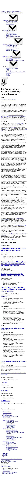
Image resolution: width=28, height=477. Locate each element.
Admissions (5, 20)
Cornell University (5, 12)
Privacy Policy (6, 471)
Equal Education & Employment (10, 472)
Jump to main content (16, 11)
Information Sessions (10, 423)
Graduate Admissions (10, 427)
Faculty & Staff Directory (11, 449)
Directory (8, 69)
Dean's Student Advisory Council (10, 416)
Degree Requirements (10, 33)
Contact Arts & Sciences (11, 445)
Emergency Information (8, 473)
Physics (5, 382)
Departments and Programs (12, 68)
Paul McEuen (5, 128)
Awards (7, 74)
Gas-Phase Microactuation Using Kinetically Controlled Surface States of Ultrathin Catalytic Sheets (13, 116)
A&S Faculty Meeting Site (11, 430)
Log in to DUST (6, 417)
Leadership (8, 73)
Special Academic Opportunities (13, 36)
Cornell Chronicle (12, 99)
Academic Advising (7, 413)
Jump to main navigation (6, 11)
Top (1, 475)
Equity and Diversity (10, 448)
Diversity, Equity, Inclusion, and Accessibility (15, 71)
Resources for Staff (10, 436)
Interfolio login (9, 434)
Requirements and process (11, 21)
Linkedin (5, 454)
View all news (4, 296)
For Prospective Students (8, 420)
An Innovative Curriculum (11, 34)
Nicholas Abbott (19, 123)
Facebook (5, 455)
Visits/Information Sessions (12, 22)
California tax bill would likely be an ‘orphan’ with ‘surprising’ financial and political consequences (13, 263)
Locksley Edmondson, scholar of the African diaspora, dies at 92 (13, 249)
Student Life (8, 70)
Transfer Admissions (10, 426)
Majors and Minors (10, 31)
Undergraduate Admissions (12, 421)
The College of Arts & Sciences (15, 12)
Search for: (3, 84)
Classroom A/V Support (11, 439)
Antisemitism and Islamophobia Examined (15, 60)
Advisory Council (10, 442)
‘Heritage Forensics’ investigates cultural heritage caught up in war (12, 274)
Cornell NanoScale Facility (20, 225)
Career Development (7, 415)
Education (5, 30)
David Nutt (5, 99)
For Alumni (5, 441)
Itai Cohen (13, 127)
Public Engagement (7, 56)
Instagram (5, 453)
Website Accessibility (7, 469)
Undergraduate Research (11, 45)
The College (6, 66)
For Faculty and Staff (7, 428)
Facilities (8, 75)
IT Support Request (10, 438)
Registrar (5, 414)
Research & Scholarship (8, 44)
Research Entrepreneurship (12, 50)
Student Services (9, 35)
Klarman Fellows (9, 49)
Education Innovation (10, 37)
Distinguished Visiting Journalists (13, 58)
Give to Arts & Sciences (11, 443)
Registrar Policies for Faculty (12, 431)
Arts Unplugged (9, 59)
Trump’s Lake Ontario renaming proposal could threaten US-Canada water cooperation (13, 289)
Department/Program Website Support (14, 437)
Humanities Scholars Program (12, 47)
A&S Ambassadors (10, 24)
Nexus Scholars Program (11, 46)
